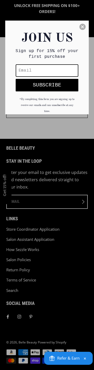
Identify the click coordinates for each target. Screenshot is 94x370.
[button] (82, 27)
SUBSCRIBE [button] (47, 85)
